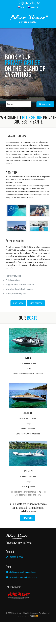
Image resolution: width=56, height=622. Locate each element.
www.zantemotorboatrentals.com (22, 577)
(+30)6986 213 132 (28, 2)
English (23, 7)
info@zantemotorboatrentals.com (23, 572)
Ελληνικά (34, 7)
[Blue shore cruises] (28, 19)
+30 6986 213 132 (15, 557)
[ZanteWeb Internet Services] (32, 616)
